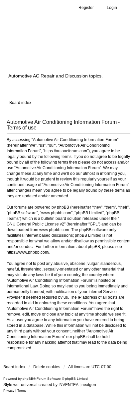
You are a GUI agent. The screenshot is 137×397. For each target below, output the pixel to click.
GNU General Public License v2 (35, 224)
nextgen (88, 384)
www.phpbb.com (54, 229)
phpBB (28, 378)
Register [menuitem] (86, 7)
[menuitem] (8, 391)
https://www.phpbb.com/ (28, 252)
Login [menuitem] (112, 7)
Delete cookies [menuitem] (46, 367)
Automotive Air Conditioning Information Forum (61, 50)
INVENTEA (68, 384)
